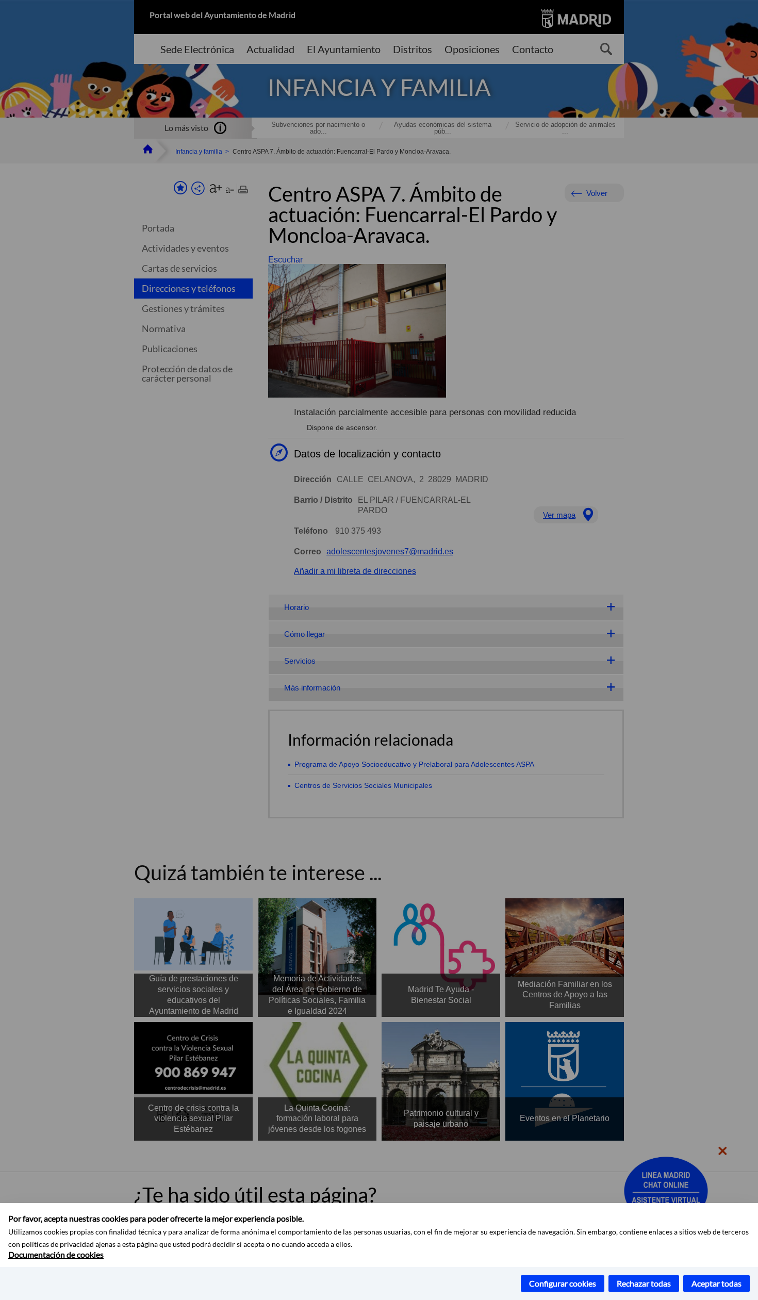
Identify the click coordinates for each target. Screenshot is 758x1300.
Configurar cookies (562, 1283)
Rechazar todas (644, 1283)
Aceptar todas (716, 1283)
